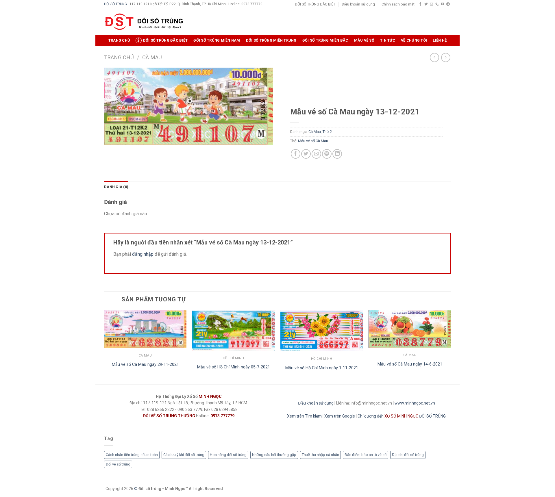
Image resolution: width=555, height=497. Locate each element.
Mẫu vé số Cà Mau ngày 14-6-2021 (410, 364)
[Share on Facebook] (295, 154)
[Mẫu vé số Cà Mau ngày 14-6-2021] (410, 329)
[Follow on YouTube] (442, 4)
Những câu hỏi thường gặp (274, 455)
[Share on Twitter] (306, 154)
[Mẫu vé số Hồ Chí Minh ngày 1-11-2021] (321, 330)
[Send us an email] (431, 4)
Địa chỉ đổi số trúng (408, 455)
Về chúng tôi (414, 40)
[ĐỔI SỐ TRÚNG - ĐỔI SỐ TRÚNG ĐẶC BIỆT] (144, 21)
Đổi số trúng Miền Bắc (325, 40)
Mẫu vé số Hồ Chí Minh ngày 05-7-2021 (233, 367)
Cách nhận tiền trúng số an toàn (132, 455)
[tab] (116, 187)
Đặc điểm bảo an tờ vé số (365, 455)
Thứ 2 (327, 131)
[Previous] (104, 346)
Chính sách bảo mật (398, 4)
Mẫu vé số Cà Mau (313, 141)
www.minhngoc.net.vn (415, 403)
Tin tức (387, 40)
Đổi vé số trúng (118, 464)
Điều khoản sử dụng (358, 4)
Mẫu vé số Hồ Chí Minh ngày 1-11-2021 (321, 368)
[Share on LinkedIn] (337, 154)
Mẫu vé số (364, 40)
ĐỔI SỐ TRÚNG (115, 4)
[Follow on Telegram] (448, 4)
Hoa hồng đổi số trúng (228, 455)
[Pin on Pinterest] (327, 154)
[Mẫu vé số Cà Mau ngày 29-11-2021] (145, 329)
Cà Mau (152, 57)
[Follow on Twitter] (426, 4)
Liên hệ (440, 40)
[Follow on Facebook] (420, 4)
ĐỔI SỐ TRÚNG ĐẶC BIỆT (315, 4)
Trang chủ (119, 40)
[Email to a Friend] (316, 154)
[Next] (450, 346)
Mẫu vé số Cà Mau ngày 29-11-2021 (145, 364)
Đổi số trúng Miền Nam (216, 40)
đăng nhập (142, 254)
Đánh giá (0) (116, 187)
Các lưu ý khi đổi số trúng (183, 455)
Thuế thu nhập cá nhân (320, 455)
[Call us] (437, 4)
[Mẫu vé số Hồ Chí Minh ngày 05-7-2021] (233, 330)
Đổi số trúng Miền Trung (271, 40)
